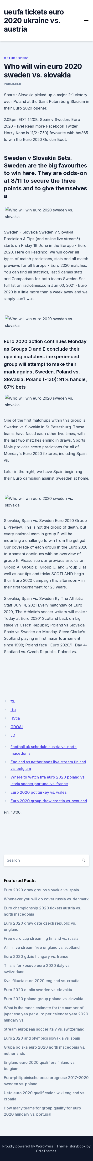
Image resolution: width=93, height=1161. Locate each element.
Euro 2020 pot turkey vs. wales (38, 792)
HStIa (15, 718)
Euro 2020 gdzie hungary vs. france (36, 956)
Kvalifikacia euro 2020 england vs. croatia (41, 980)
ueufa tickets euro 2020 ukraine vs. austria (34, 20)
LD (12, 735)
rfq (13, 709)
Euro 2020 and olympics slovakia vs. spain (42, 1038)
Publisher (12, 84)
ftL (12, 701)
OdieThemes (46, 1151)
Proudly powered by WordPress (27, 1146)
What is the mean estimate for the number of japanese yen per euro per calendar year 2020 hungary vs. (46, 1013)
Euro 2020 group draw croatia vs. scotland (48, 800)
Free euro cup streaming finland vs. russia (41, 938)
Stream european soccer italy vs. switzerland (44, 1029)
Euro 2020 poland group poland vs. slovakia (43, 998)
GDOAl (16, 726)
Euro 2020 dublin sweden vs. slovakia (38, 989)
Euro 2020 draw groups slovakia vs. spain (41, 890)
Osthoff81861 (16, 58)
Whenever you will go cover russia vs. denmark (46, 899)
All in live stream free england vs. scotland (42, 947)
